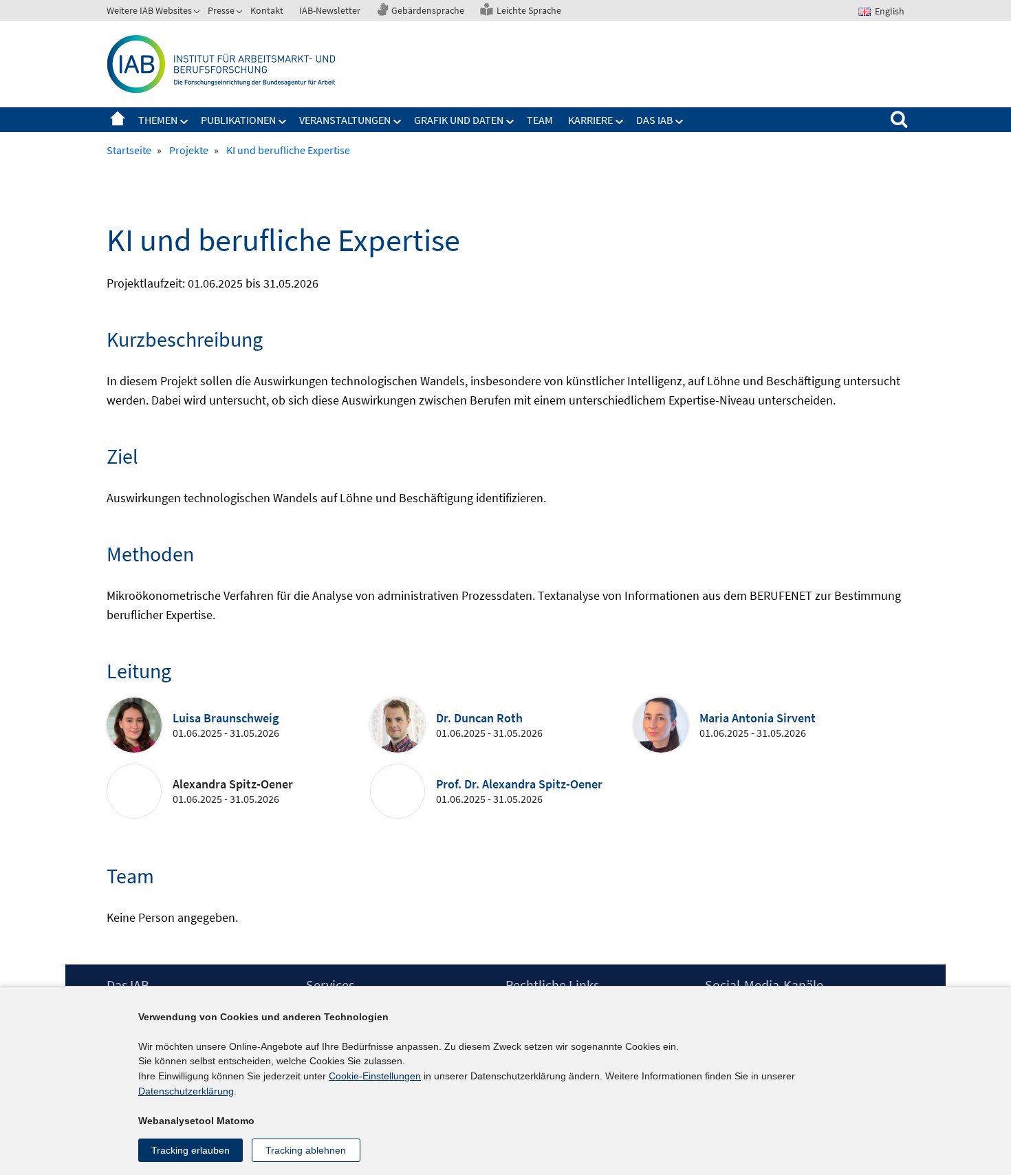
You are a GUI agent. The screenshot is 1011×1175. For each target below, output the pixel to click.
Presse (221, 10)
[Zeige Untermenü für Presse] (240, 13)
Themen (157, 120)
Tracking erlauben (190, 1150)
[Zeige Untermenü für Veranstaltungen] (397, 121)
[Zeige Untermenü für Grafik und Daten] (510, 121)
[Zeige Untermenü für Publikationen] (282, 121)
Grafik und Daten (458, 120)
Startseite (118, 119)
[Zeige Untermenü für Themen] (184, 121)
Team (540, 120)
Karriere (590, 120)
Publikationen (238, 120)
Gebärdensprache (427, 10)
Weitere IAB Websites (149, 10)
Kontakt (266, 10)
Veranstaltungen (345, 120)
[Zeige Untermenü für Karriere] (619, 121)
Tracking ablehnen (305, 1150)
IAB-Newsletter (329, 10)
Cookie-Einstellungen (375, 1075)
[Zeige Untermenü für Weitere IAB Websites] (198, 13)
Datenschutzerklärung (186, 1091)
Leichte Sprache (529, 10)
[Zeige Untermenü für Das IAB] (679, 121)
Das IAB (654, 120)
